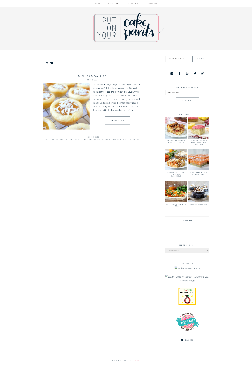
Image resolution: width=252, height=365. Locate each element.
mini (114, 139)
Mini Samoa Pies (92, 76)
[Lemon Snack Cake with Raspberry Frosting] (198, 127)
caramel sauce (73, 139)
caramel (61, 139)
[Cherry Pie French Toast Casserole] (176, 127)
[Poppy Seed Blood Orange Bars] (198, 159)
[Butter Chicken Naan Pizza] (176, 191)
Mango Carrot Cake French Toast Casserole (176, 174)
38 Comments (93, 137)
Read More (117, 120)
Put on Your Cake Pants (128, 27)
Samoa (123, 139)
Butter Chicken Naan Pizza (176, 205)
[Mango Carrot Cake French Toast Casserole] (176, 159)
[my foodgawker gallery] (187, 268)
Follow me (187, 231)
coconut (97, 139)
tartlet (137, 139)
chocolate (87, 139)
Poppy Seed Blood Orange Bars (198, 173)
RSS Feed (188, 340)
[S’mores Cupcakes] (198, 191)
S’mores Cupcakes (198, 204)
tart (129, 139)
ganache (107, 139)
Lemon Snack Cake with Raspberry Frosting (198, 142)
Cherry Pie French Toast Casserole (176, 141)
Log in (136, 360)
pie (118, 139)
